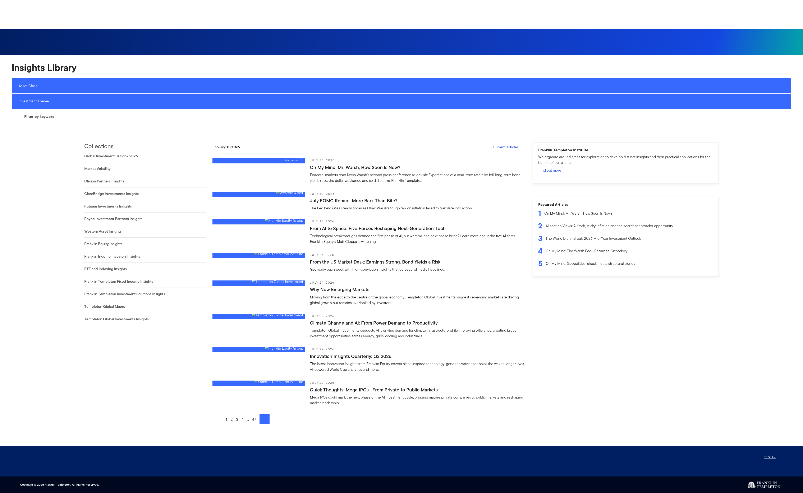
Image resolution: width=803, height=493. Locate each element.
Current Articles (506, 147)
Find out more (550, 170)
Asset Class (28, 85)
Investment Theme (34, 101)
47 (254, 419)
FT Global (770, 457)
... (248, 419)
